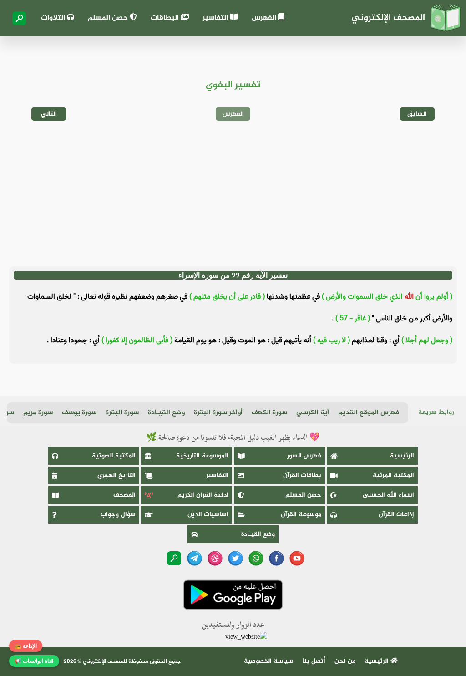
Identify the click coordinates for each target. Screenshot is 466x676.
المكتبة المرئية (393, 475)
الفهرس (265, 18)
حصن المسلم (109, 18)
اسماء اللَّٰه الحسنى (388, 495)
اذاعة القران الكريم (202, 495)
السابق (417, 114)
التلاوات (54, 18)
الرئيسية (402, 456)
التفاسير (216, 18)
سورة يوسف (79, 412)
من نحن (344, 661)
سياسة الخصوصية (268, 661)
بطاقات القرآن (302, 475)
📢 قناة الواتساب (34, 661)
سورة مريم (38, 412)
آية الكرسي (312, 412)
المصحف (124, 495)
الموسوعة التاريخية (202, 456)
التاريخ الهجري (116, 475)
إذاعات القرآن (396, 514)
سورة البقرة (122, 412)
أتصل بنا (313, 661)
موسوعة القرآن (301, 514)
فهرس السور (304, 456)
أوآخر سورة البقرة (218, 412)
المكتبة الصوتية (114, 456)
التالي (49, 114)
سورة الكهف (269, 412)
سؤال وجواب (118, 514)
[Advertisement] (233, 193)
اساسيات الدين (207, 514)
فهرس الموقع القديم (368, 412)
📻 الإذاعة (26, 646)
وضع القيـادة (166, 412)
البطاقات (166, 18)
